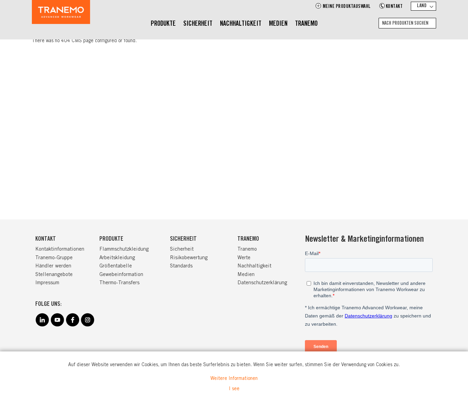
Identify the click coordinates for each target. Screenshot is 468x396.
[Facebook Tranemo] (72, 325)
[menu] (234, 24)
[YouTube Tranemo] (57, 325)
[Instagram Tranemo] (87, 325)
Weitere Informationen (234, 378)
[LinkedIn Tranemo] (42, 325)
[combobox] (407, 23)
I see (234, 389)
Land (422, 6)
